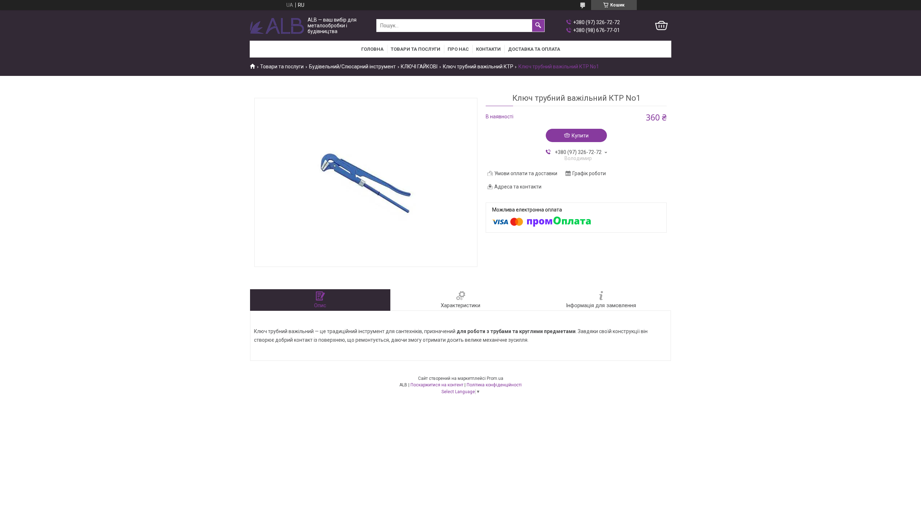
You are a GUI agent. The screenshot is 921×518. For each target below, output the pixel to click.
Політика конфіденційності (494, 384)
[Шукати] (538, 25)
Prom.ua (495, 378)
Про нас (458, 49)
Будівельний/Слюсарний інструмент (352, 66)
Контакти (488, 49)
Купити (580, 135)
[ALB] (277, 25)
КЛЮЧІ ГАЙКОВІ (419, 66)
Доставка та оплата (534, 49)
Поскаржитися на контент (436, 384)
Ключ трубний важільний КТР (478, 66)
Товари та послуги (415, 49)
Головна (372, 49)
